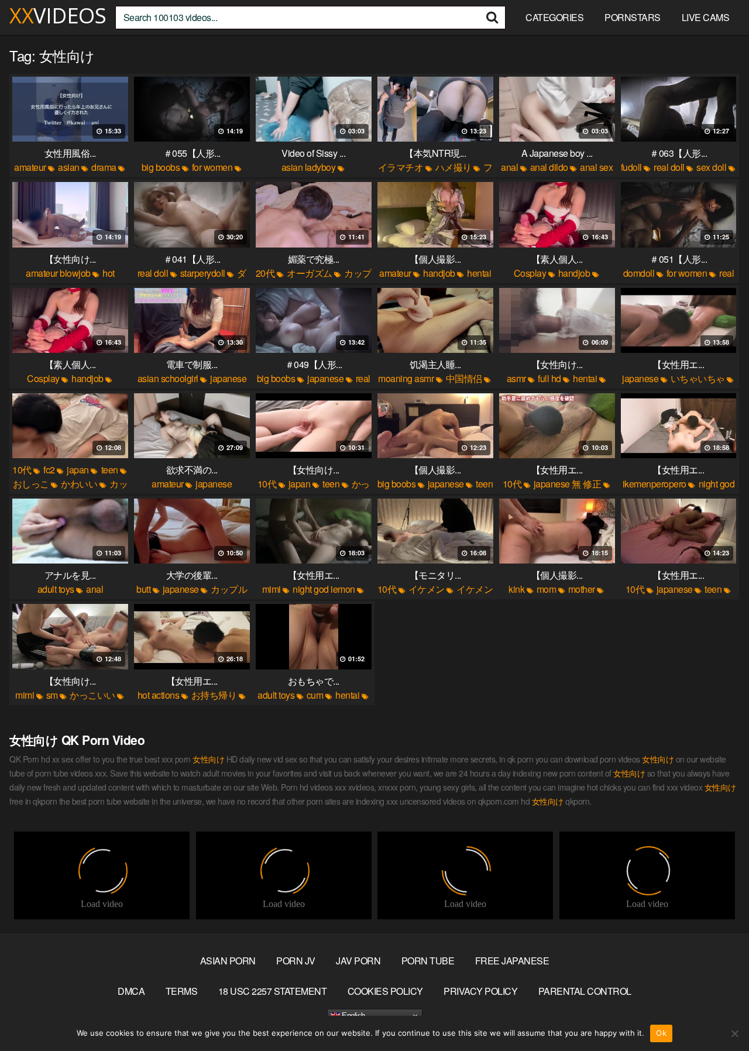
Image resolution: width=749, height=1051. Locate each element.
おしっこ (31, 483)
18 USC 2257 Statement (272, 991)
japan (78, 469)
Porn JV (295, 960)
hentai (479, 273)
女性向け (208, 759)
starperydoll (202, 273)
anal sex (596, 167)
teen (109, 469)
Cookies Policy (385, 991)
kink (516, 589)
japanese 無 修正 (568, 483)
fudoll (631, 167)
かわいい (79, 483)
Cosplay (530, 273)
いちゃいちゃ (698, 378)
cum (315, 695)
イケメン (426, 589)
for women (212, 167)
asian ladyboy (308, 167)
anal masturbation (60, 596)
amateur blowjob (58, 273)
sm (52, 695)
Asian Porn (228, 960)
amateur (30, 167)
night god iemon (324, 589)
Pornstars (632, 17)
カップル (229, 589)
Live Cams (706, 17)
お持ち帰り (214, 695)
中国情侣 (464, 378)
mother (581, 589)
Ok (661, 1033)
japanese (325, 378)
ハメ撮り (453, 167)
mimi (271, 589)
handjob (439, 273)
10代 (22, 469)
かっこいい (92, 695)
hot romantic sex (65, 280)
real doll (669, 167)
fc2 (49, 469)
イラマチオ (401, 167)
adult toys (55, 589)
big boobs (161, 167)
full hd (549, 378)
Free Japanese (512, 960)
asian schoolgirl (168, 378)
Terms (182, 991)
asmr (516, 378)
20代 (265, 273)
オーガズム (309, 273)
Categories (554, 17)
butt (143, 589)
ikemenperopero (654, 483)
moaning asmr (406, 378)
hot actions (159, 695)
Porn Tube (428, 960)
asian (69, 167)
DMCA (131, 991)
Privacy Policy (480, 991)
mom (546, 589)
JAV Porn (358, 960)
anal (509, 167)
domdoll (639, 273)
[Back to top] (716, 1014)
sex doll (711, 167)
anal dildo (549, 167)
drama (103, 167)
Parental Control (584, 991)
